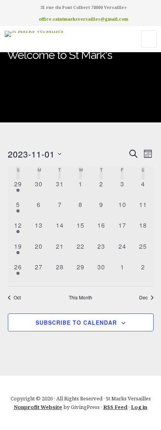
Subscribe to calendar (76, 322)
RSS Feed (115, 407)
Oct (17, 297)
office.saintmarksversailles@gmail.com (83, 19)
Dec (143, 297)
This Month (80, 297)
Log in (139, 407)
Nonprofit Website (38, 407)
